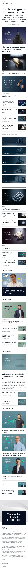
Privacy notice (5, 563)
